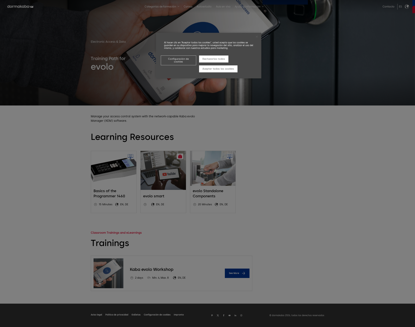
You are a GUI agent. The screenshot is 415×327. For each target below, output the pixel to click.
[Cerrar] (256, 36)
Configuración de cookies (178, 60)
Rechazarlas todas (213, 59)
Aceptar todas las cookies (218, 69)
